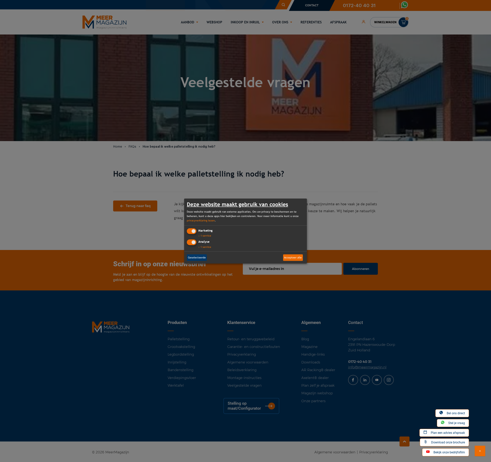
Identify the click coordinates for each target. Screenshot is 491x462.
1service (204, 235)
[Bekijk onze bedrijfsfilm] (480, 451)
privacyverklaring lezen (201, 220)
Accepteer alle (293, 257)
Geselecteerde (197, 257)
